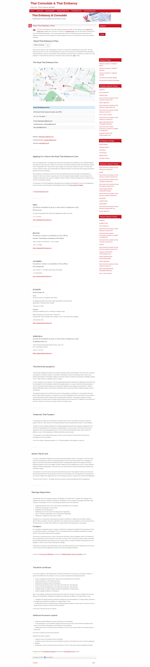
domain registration (104, 102)
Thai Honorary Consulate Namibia (108, 77)
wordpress (102, 89)
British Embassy (103, 144)
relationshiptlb (103, 203)
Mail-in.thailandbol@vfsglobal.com (42, 248)
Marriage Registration (63, 11)
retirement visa (70, 31)
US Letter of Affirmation (46, 554)
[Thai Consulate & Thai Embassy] (70, 17)
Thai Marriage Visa (76, 11)
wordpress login (103, 95)
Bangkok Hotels (103, 155)
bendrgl (101, 172)
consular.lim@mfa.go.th (50, 140)
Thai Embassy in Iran (69, 651)
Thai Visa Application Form (41, 191)
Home (32, 11)
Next (93, 663)
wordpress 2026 (103, 223)
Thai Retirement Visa (89, 11)
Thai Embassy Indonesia (49, 651)
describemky (102, 198)
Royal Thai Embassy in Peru (44, 26)
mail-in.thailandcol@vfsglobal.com (42, 276)
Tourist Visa (39, 11)
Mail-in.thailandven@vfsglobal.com (42, 353)
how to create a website (105, 114)
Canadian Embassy (104, 147)
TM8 (74, 55)
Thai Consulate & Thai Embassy (53, 3)
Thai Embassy (103, 152)
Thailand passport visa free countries (72, 554)
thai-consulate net (104, 92)
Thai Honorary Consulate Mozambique (109, 80)
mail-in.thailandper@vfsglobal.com (42, 220)
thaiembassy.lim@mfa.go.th (46, 136)
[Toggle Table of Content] (47, 45)
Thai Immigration (50, 11)
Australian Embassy (104, 158)
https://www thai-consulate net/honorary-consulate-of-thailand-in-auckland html (108, 128)
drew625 (101, 244)
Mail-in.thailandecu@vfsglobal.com (42, 323)
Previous (35, 663)
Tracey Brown (49, 657)
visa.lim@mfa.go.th (44, 143)
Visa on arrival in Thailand (76, 185)
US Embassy (102, 150)
